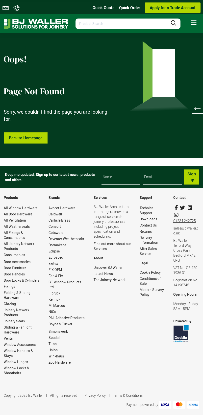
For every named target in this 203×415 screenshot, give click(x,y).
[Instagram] (176, 214)
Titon (53, 343)
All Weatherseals (17, 226)
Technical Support (147, 210)
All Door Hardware (18, 214)
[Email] (5, 8)
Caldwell (55, 214)
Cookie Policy (150, 272)
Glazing (10, 303)
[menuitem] (193, 22)
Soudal (54, 337)
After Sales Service (148, 251)
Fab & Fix (56, 275)
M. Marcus (57, 305)
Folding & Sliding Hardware (17, 295)
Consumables (14, 254)
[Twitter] (182, 207)
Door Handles (14, 274)
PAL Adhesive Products (66, 317)
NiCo (52, 311)
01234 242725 (184, 220)
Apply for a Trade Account (173, 7)
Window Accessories (20, 344)
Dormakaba (58, 245)
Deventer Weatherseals (66, 238)
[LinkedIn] (190, 207)
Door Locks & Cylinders (21, 280)
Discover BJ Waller (108, 267)
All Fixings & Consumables (14, 235)
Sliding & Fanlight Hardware (18, 329)
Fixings (9, 286)
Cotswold (56, 232)
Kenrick (54, 299)
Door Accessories (17, 261)
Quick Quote (103, 7)
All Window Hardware (20, 208)
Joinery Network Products (16, 312)
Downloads (148, 219)
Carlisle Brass (59, 220)
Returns (146, 231)
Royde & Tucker (60, 324)
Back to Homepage (25, 138)
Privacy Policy (95, 395)
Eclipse (54, 251)
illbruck (54, 293)
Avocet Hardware (62, 208)
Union (53, 350)
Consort (55, 226)
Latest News (103, 273)
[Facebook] (176, 207)
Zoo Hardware (60, 362)
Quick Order (129, 7)
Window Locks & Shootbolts (16, 370)
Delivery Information (149, 240)
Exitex (53, 263)
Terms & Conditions (128, 395)
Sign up (191, 177)
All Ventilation (15, 220)
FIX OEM (55, 269)
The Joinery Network (110, 279)
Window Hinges (16, 361)
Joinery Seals (14, 321)
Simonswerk (58, 331)
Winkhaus (56, 356)
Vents (8, 338)
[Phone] (16, 8)
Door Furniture (15, 268)
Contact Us (148, 225)
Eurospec (56, 257)
